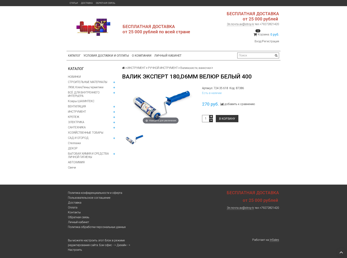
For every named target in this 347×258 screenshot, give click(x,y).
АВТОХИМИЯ (76, 162)
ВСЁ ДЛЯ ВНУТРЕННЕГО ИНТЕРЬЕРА (84, 94)
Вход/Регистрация (267, 41)
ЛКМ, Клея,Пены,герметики (85, 87)
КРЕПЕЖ (73, 117)
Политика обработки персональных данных (97, 227)
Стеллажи (74, 143)
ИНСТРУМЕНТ (77, 111)
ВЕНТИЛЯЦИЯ (77, 106)
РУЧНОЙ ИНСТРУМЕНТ (163, 68)
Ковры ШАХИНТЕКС (81, 101)
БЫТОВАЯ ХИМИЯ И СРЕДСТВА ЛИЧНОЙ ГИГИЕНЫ (88, 155)
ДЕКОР (73, 148)
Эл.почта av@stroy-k (240, 24)
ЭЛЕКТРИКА (76, 122)
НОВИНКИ (74, 76)
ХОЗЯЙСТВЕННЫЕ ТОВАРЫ (85, 132)
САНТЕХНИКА (77, 127)
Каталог (74, 55)
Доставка (87, 3)
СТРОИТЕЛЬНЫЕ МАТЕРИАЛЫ (87, 82)
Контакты (74, 212)
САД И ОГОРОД (78, 138)
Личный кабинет (167, 55)
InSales (274, 240)
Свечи (72, 167)
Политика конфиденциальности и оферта (95, 193)
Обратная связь (105, 3)
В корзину (227, 118)
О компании (141, 55)
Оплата (72, 207)
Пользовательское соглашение (89, 197)
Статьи (74, 3)
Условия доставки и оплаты (106, 55)
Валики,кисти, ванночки (195, 68)
